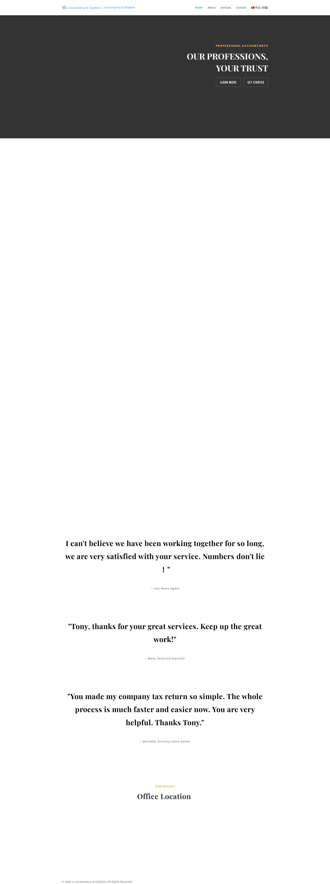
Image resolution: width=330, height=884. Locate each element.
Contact (241, 7)
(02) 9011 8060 (165, 843)
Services (226, 7)
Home (199, 7)
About (212, 7)
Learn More (228, 82)
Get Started (255, 82)
